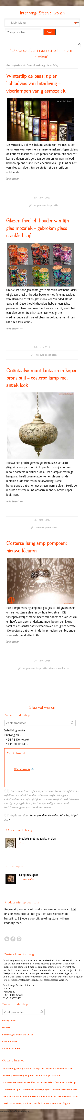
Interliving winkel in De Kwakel (17, 1034)
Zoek (49, 32)
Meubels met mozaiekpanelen (37, 838)
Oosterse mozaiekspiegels (36, 1089)
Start (8, 65)
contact (6, 1027)
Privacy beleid (9, 1020)
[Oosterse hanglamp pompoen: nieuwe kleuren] (40, 581)
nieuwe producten (46, 355)
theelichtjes (9, 1103)
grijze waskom (48, 1068)
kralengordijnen (24, 1075)
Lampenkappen (28, 874)
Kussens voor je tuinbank (46, 1075)
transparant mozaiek (26, 1103)
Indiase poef (9, 1075)
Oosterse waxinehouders (64, 1089)
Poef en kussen (54, 1096)
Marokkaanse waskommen (17, 1082)
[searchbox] (23, 32)
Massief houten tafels (42, 1082)
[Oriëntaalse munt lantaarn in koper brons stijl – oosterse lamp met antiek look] (40, 425)
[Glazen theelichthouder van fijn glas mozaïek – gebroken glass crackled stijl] (40, 265)
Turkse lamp (44, 1103)
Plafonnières (38, 1096)
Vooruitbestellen (11, 1048)
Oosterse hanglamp (65, 1082)
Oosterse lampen (12, 1089)
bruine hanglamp (12, 1068)
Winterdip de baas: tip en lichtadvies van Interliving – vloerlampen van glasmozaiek (35, 83)
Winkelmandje (22, 769)
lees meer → (14, 178)
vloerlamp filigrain (61, 1103)
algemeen (40, 205)
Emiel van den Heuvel (42, 815)
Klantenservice (9, 1041)
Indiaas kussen (65, 1068)
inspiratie (52, 205)
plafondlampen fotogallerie (17, 1096)
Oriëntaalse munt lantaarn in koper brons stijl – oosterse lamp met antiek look (41, 378)
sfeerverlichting (70, 1096)
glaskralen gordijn (31, 1068)
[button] (79, 45)
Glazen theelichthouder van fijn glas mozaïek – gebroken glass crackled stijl (37, 228)
